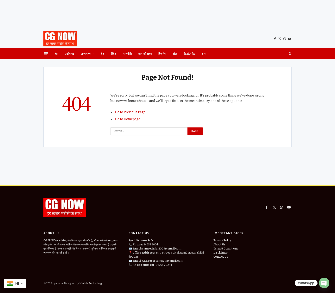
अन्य (203, 54)
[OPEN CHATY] (324, 283)
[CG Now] (60, 38)
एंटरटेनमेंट (189, 54)
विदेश (114, 54)
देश (102, 54)
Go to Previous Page (130, 112)
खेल (175, 54)
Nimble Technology (90, 283)
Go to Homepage (127, 119)
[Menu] (46, 53)
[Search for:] (149, 131)
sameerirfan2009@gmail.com (161, 248)
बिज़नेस (162, 54)
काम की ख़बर (145, 54)
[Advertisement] (167, 14)
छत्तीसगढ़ (69, 54)
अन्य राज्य (86, 54)
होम (56, 54)
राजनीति (127, 54)
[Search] (290, 53)
